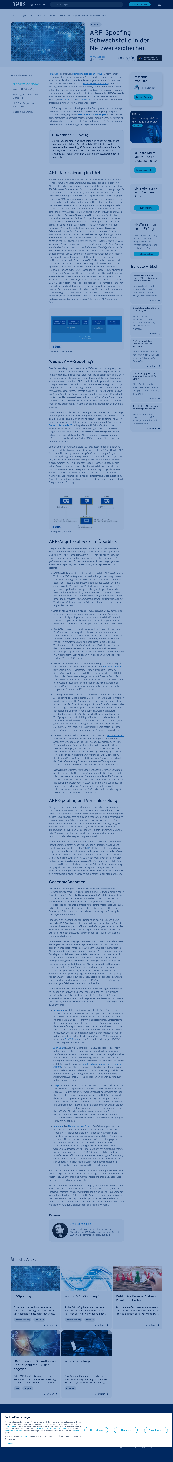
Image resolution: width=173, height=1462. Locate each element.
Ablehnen (126, 1430)
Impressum (9, 1443)
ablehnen (75, 1431)
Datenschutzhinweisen (13, 1430)
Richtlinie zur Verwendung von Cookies (51, 1428)
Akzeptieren (24, 1436)
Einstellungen (10, 1426)
